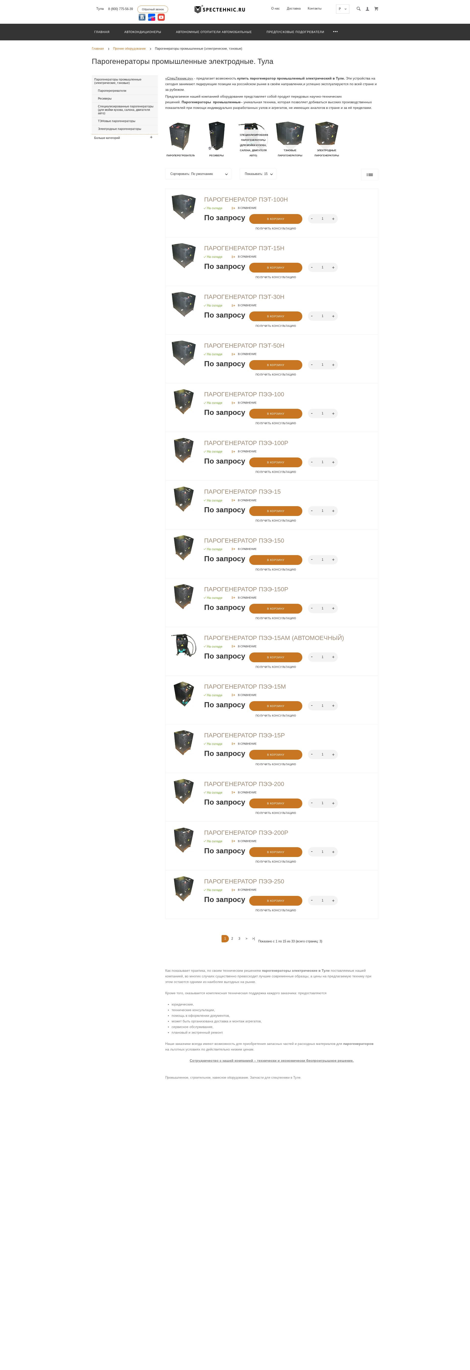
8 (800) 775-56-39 (120, 9)
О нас (275, 8)
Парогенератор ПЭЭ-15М (245, 686)
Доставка (294, 8)
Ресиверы (105, 98)
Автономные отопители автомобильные (214, 32)
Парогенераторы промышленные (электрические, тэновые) (117, 81)
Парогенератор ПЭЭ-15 (242, 491)
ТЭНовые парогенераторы (116, 121)
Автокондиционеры (142, 32)
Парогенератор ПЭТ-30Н (244, 296)
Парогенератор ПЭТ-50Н (244, 345)
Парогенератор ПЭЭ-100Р (246, 442)
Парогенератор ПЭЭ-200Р (246, 832)
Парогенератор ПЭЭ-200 (244, 783)
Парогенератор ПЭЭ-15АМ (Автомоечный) (274, 637)
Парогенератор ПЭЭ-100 (244, 394)
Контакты (314, 8)
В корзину (275, 218)
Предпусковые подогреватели (295, 32)
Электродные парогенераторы (119, 129)
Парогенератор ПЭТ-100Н (246, 199)
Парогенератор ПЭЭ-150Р (246, 589)
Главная (102, 32)
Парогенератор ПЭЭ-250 (244, 881)
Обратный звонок (153, 9)
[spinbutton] (323, 218)
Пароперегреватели (112, 90)
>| (253, 938)
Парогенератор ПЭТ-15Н (244, 248)
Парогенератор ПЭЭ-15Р (244, 735)
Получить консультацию (276, 228)
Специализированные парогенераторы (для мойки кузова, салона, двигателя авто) (125, 110)
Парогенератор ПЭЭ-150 (244, 540)
